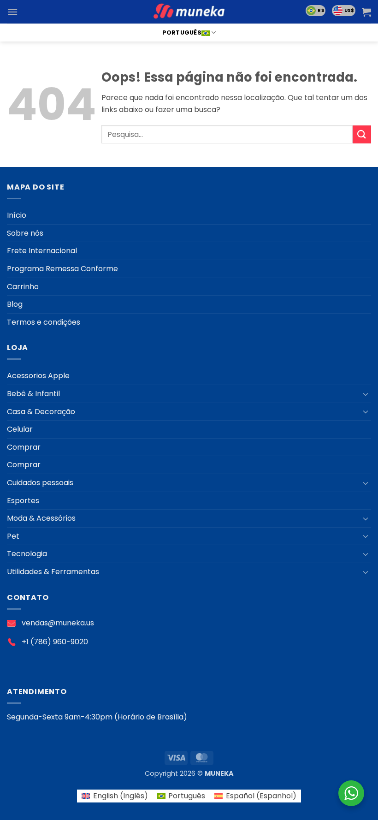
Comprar (24, 447)
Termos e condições (43, 322)
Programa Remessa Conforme (62, 268)
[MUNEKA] (189, 12)
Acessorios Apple (38, 375)
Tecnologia (27, 553)
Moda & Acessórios (41, 518)
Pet (13, 536)
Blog (15, 304)
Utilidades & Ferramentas (53, 571)
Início (16, 215)
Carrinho (23, 286)
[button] (12, 11)
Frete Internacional (42, 250)
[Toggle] (365, 393)
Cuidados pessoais (40, 482)
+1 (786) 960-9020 (55, 641)
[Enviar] (362, 134)
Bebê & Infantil (33, 393)
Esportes (23, 500)
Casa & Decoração (41, 411)
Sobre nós (25, 233)
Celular (20, 429)
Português (181, 32)
